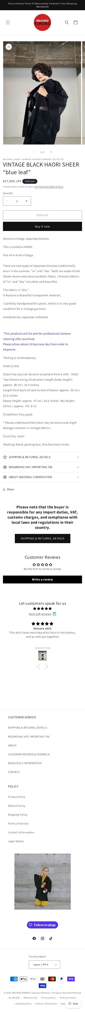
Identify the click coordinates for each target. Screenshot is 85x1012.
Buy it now (42, 226)
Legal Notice (16, 841)
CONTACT (14, 772)
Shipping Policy (17, 814)
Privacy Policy (16, 797)
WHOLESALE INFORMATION (25, 763)
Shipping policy (23, 1003)
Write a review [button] (42, 579)
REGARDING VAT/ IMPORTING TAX (29, 736)
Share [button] (10, 489)
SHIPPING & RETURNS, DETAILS (48, 186)
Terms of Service (18, 823)
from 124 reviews (40, 614)
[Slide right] (51, 152)
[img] (42, 608)
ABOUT (12, 745)
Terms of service (68, 997)
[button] (8, 22)
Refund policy (31, 997)
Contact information (46, 1003)
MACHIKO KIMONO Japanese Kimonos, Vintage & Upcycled (42, 992)
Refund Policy (17, 806)
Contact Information (21, 832)
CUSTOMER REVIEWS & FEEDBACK (29, 754)
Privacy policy (48, 997)
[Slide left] (33, 152)
